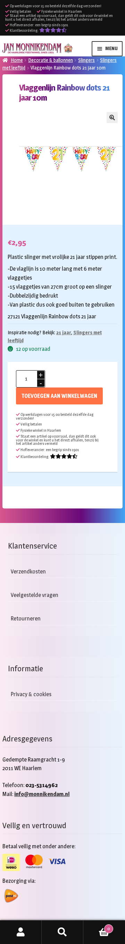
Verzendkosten (28, 571)
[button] (112, 117)
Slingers (86, 60)
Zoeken (62, 932)
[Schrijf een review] (53, 30)
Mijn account (21, 932)
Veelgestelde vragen (34, 595)
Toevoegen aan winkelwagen (59, 396)
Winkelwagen (96, 926)
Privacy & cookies (31, 694)
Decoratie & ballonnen (50, 60)
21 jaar (63, 332)
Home (17, 60)
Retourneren (26, 618)
